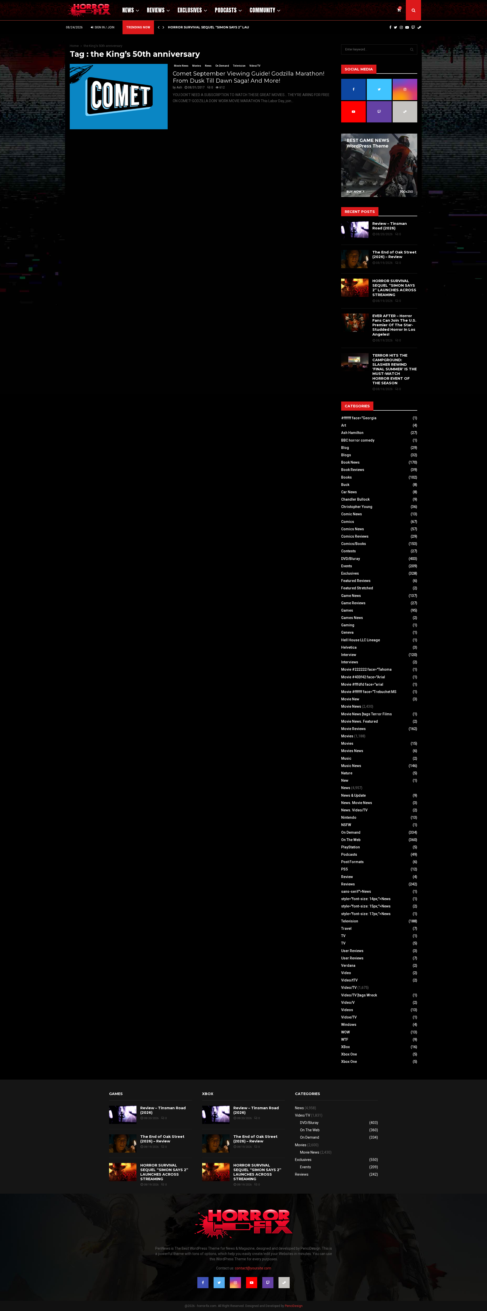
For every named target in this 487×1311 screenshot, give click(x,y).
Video (346, 973)
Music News (351, 766)
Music (346, 758)
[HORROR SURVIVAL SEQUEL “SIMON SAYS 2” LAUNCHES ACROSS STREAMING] (355, 288)
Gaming (347, 625)
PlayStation (350, 847)
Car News (349, 492)
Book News (350, 462)
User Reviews (352, 951)
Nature (346, 773)
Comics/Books (353, 544)
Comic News (351, 514)
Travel (346, 928)
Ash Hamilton (352, 433)
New (344, 780)
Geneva (347, 632)
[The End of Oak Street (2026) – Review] (355, 259)
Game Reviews (353, 603)
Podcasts (226, 10)
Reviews (156, 10)
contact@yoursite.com (253, 1268)
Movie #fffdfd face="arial (362, 684)
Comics (347, 522)
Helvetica (349, 647)
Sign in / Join (104, 27)
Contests (348, 551)
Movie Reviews (353, 729)
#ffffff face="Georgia (358, 418)
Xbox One (349, 1054)
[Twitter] (395, 27)
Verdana (348, 965)
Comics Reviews (355, 536)
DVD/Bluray (350, 559)
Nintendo (348, 817)
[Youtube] (407, 27)
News (128, 10)
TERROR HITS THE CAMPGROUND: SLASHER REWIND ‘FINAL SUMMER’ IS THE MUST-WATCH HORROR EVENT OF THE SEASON (394, 369)
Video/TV (254, 65)
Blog (345, 448)
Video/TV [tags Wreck (359, 995)
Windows (348, 1025)
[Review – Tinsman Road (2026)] (355, 230)
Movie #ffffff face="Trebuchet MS (368, 692)
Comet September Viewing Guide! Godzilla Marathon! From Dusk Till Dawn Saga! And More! (248, 77)
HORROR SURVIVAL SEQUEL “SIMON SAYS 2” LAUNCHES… (215, 27)
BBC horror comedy (357, 440)
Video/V (348, 1002)
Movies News (352, 751)
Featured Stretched (357, 588)
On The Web (350, 840)
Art (343, 425)
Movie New (350, 699)
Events (346, 566)
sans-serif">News (356, 891)
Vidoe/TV (349, 1017)
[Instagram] (401, 27)
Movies (196, 65)
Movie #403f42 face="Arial (363, 677)
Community (262, 10)
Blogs (346, 455)
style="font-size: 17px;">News (366, 914)
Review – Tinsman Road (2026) (389, 225)
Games (347, 610)
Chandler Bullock (355, 499)
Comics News (352, 529)
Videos (347, 1010)
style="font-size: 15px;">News (366, 906)
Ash (179, 87)
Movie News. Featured (359, 721)
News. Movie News (356, 803)
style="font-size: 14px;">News (366, 899)
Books (346, 477)
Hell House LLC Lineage (360, 640)
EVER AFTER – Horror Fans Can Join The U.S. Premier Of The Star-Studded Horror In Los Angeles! (394, 325)
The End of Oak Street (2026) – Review (394, 254)
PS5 (344, 869)
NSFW (346, 825)
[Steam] (419, 27)
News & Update (353, 795)
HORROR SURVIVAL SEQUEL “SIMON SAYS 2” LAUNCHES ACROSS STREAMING (394, 288)
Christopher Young (356, 507)
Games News (352, 618)
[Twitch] (413, 27)
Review (347, 877)
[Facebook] (390, 27)
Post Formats (352, 862)
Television (239, 65)
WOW (345, 1032)
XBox (345, 1047)
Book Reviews (352, 470)
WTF (344, 1039)
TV (343, 936)
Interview (348, 655)
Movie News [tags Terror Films (366, 714)
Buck (345, 485)
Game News (351, 596)
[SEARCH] (411, 49)
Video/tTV (349, 980)
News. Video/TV (354, 810)
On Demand (222, 65)
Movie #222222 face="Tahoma (366, 669)
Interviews (349, 662)
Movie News (181, 65)
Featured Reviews (356, 581)
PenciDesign (294, 1306)
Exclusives (190, 10)
